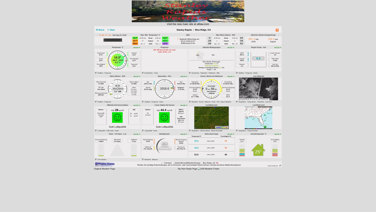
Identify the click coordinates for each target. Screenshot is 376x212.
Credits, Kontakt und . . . (273, 166)
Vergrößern (242, 102)
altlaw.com (203, 24)
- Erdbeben (211, 73)
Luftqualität (101, 130)
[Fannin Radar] (211, 118)
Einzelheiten (148, 73)
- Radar (255, 73)
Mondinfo (194, 102)
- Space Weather (225, 102)
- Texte (155, 73)
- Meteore (207, 102)
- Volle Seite (110, 130)
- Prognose (107, 73)
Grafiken (100, 73)
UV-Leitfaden (101, 159)
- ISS (217, 102)
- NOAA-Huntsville (216, 130)
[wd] (105, 164)
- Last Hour (268, 102)
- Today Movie (251, 102)
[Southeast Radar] (258, 118)
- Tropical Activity (252, 130)
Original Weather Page (104, 169)
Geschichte (195, 73)
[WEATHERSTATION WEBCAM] (258, 89)
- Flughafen (203, 73)
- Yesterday (260, 102)
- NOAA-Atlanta (204, 130)
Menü (101, 30)
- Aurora (201, 102)
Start (112, 30)
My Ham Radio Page (187, 169)
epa (120, 110)
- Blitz (218, 73)
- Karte (161, 102)
